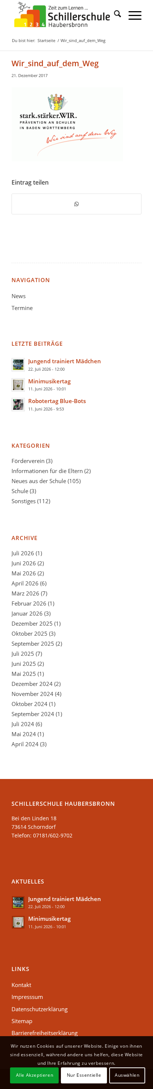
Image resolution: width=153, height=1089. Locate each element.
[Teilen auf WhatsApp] (76, 204)
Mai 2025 (24, 673)
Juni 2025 (24, 663)
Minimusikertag (49, 381)
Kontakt (21, 985)
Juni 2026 (24, 563)
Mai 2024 (24, 734)
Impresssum (27, 996)
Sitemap (22, 1021)
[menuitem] (114, 15)
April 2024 (25, 744)
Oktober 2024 (30, 704)
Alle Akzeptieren (34, 1075)
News (19, 296)
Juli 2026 (23, 553)
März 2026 (25, 593)
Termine (22, 308)
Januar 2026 (27, 613)
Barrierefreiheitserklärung (45, 1033)
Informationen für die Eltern (47, 471)
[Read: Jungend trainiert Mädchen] (18, 364)
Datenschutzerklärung (40, 1009)
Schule (20, 491)
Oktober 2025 (30, 633)
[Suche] (114, 15)
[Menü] (131, 15)
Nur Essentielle (84, 1075)
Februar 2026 (29, 603)
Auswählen (127, 1075)
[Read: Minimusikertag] (18, 385)
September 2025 (33, 643)
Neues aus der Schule (39, 481)
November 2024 (32, 693)
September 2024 (33, 714)
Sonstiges (24, 501)
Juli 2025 (23, 653)
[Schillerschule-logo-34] (63, 15)
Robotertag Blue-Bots (57, 401)
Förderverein (28, 460)
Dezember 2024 (32, 683)
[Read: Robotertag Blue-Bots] (18, 404)
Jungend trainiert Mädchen (64, 361)
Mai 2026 (24, 573)
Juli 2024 (23, 724)
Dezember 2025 (32, 623)
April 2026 (25, 583)
